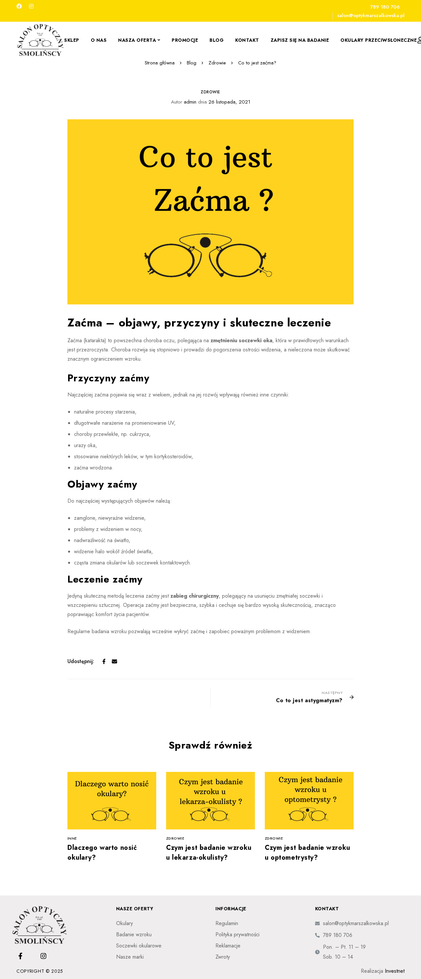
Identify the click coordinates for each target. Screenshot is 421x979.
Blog (191, 62)
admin (183, 102)
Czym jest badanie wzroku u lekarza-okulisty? (209, 852)
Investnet (395, 971)
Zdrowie (217, 62)
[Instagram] (31, 6)
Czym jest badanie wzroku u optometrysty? (307, 852)
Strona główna (160, 62)
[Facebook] (19, 6)
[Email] (114, 661)
